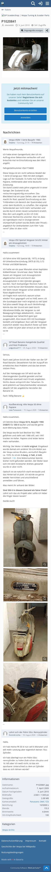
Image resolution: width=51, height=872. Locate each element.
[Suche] (33, 3)
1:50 (14, 458)
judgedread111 (15, 348)
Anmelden (25, 117)
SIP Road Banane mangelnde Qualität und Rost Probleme (26, 343)
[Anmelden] (40, 3)
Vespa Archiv (8, 830)
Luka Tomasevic (15, 410)
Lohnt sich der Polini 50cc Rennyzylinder (28, 732)
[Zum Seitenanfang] (46, 868)
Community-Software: (25, 868)
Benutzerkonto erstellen (25, 110)
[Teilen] (47, 30)
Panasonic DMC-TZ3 (39, 801)
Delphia (12, 142)
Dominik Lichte (15, 735)
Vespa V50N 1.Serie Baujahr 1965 (24, 139)
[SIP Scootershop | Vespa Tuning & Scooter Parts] (25, 15)
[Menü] (47, 3)
